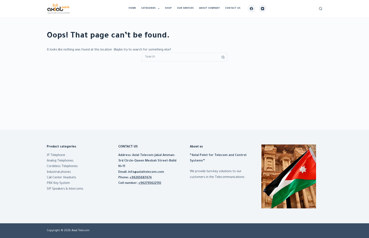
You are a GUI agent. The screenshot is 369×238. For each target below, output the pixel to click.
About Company (209, 8)
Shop (168, 8)
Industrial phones (59, 172)
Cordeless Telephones (62, 166)
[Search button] (223, 57)
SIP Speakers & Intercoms (65, 189)
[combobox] (180, 57)
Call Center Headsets (61, 178)
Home (132, 8)
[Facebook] (251, 8)
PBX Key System (58, 183)
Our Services (185, 8)
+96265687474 (141, 178)
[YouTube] (263, 8)
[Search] (320, 8)
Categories (148, 8)
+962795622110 (149, 183)
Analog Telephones (60, 161)
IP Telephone (56, 155)
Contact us (232, 8)
